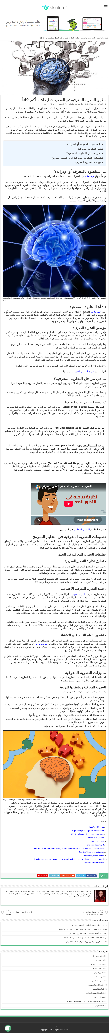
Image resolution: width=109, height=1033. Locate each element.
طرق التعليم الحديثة (84, 371)
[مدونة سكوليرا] (54, 7)
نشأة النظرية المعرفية (90, 148)
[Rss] (57, 1026)
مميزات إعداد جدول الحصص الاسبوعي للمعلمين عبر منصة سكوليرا (83, 929)
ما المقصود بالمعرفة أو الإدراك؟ (84, 144)
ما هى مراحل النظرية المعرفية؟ (84, 153)
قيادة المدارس (99, 997)
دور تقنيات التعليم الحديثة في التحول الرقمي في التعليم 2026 (85, 938)
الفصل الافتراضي (98, 981)
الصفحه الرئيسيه (102, 38)
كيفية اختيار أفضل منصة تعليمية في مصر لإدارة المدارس (87, 933)
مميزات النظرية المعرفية (88, 162)
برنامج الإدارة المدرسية (96, 985)
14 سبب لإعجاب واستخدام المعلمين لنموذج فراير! (92, 912)
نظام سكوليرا (100, 1005)
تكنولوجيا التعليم (99, 989)
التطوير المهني (99, 973)
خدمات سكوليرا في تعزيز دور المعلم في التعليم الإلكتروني (86, 942)
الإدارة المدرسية (99, 968)
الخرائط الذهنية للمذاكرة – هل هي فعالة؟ (19, 912)
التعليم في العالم (99, 977)
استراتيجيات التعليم (88, 38)
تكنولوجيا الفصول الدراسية (95, 993)
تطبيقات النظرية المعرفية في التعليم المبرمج (77, 157)
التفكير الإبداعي (82, 529)
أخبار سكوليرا (100, 960)
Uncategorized (99, 956)
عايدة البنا (101, 104)
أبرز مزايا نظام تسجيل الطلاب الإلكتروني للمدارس (89, 925)
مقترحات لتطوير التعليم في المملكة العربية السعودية (86, 1001)
